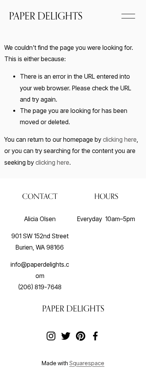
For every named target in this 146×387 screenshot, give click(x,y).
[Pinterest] (80, 336)
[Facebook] (95, 336)
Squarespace (86, 363)
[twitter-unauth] (65, 336)
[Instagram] (51, 336)
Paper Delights (46, 16)
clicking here (120, 139)
